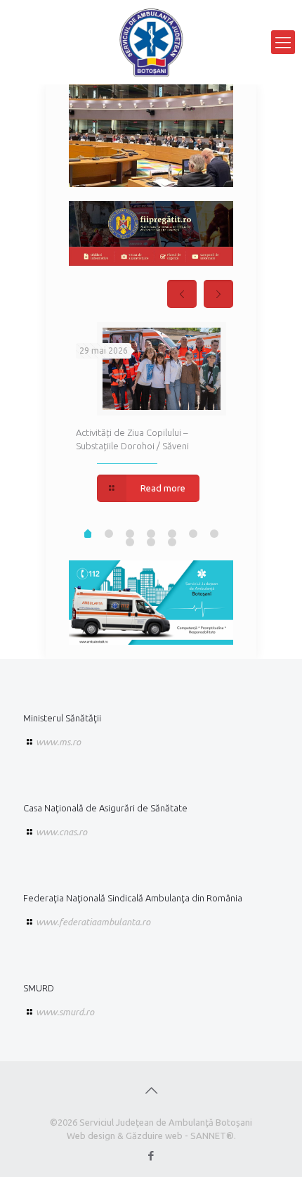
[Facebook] (151, 1156)
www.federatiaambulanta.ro (93, 922)
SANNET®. (213, 1135)
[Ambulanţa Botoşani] (151, 42)
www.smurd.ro (65, 1012)
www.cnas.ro (61, 832)
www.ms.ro (58, 742)
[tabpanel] (151, 413)
